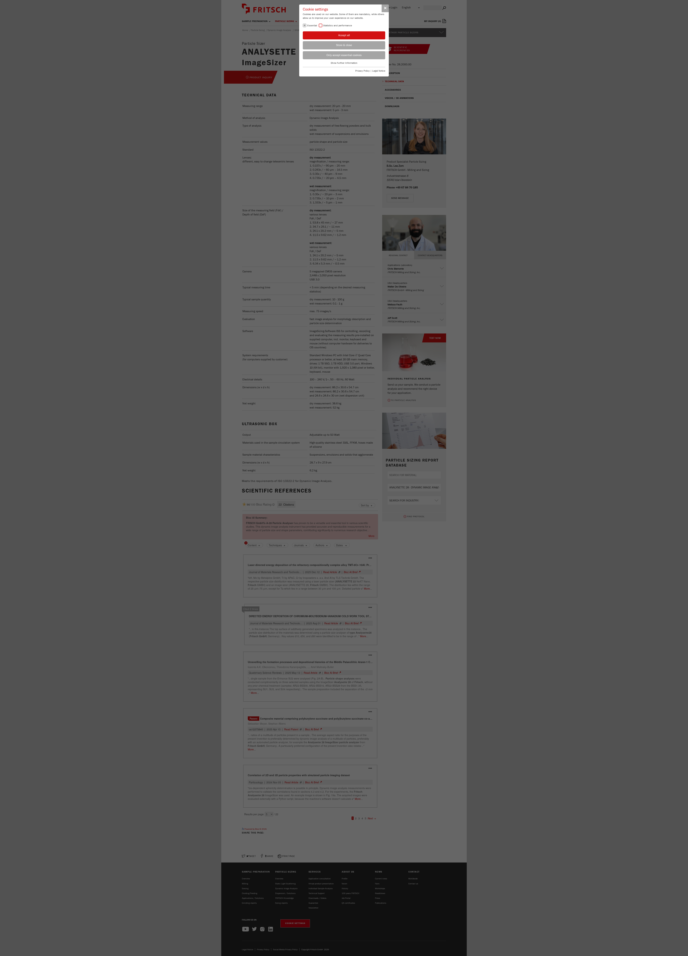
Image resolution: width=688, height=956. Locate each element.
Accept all (344, 35)
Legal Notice (378, 70)
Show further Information (344, 63)
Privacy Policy (362, 70)
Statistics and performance (337, 25)
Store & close (344, 45)
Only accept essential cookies (344, 55)
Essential (312, 25)
